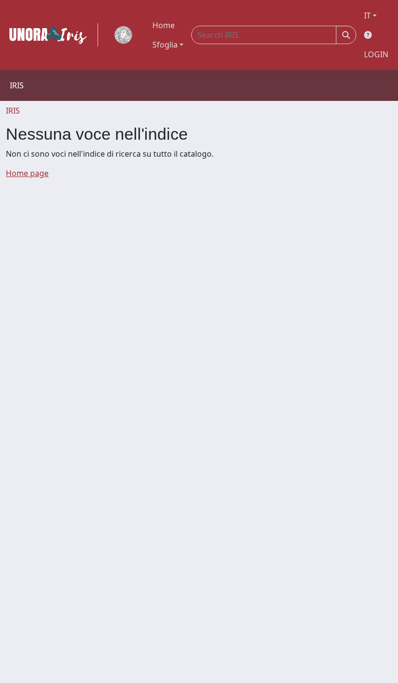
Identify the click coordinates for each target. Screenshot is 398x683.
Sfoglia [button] (165, 44)
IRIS (13, 110)
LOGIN (376, 54)
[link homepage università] (123, 35)
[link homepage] (52, 35)
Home (163, 25)
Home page (27, 173)
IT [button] (367, 15)
